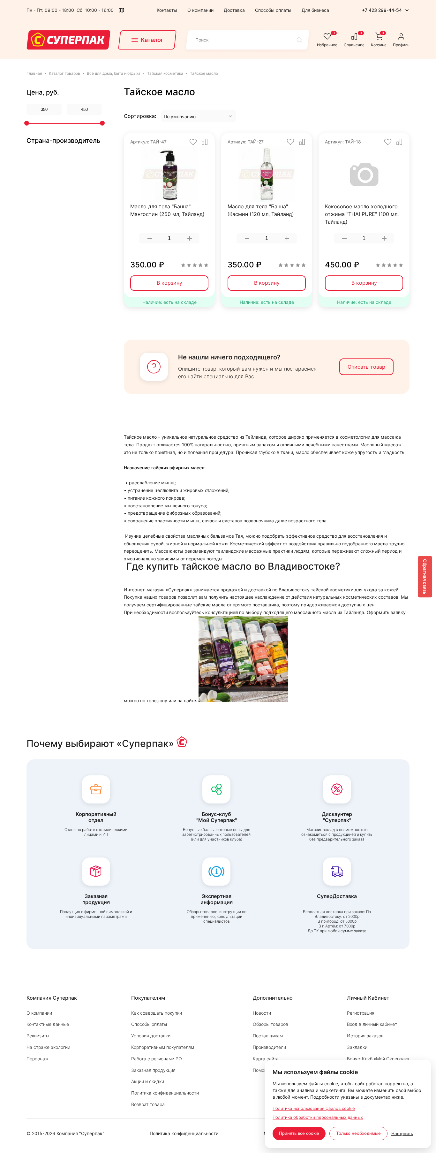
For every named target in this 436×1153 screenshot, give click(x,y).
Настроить (402, 1133)
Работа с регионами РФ (156, 1058)
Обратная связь (425, 576)
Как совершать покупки (156, 1013)
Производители (269, 1047)
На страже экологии (48, 1047)
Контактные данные (47, 1024)
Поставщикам (268, 1035)
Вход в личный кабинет (372, 1024)
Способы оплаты (273, 10)
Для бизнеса (315, 10)
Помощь (262, 1070)
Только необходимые (358, 1133)
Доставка (234, 10)
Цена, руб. (42, 92)
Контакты (167, 10)
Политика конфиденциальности (165, 1092)
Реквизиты (37, 1035)
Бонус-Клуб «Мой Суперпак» (378, 1058)
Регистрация (360, 1013)
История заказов (365, 1035)
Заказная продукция (153, 1070)
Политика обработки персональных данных (318, 1117)
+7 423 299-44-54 (382, 10)
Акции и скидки (147, 1081)
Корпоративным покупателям (162, 1047)
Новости (262, 1013)
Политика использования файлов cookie (314, 1108)
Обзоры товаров (270, 1024)
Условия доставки (150, 1035)
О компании (200, 10)
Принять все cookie (299, 1133)
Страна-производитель (63, 140)
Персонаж (37, 1058)
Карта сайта (266, 1058)
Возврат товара (148, 1104)
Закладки (357, 1047)
